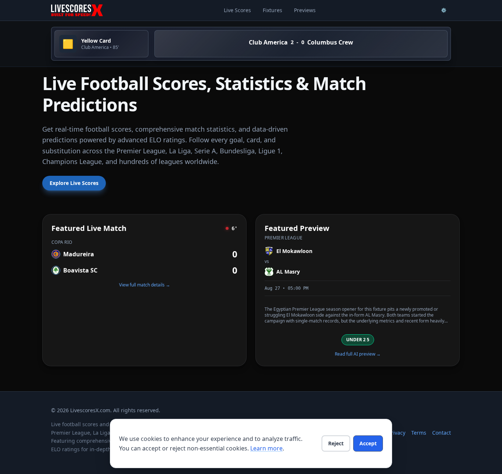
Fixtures (272, 10)
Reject (336, 443)
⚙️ (444, 10)
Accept (368, 443)
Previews (305, 10)
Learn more (266, 448)
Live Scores (237, 10)
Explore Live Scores (74, 182)
